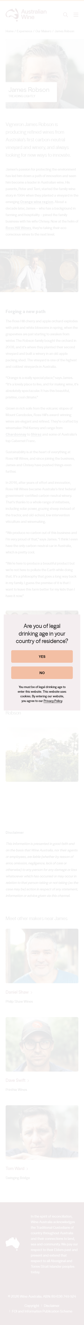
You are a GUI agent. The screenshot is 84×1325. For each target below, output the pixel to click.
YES (42, 656)
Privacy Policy (53, 700)
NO (42, 672)
